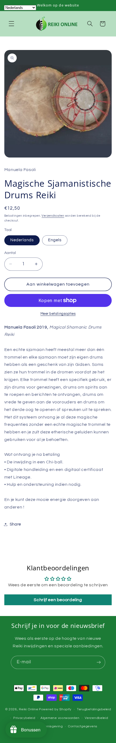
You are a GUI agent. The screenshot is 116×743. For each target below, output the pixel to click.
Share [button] (15, 524)
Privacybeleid (24, 718)
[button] (11, 24)
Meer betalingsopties (58, 314)
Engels (55, 240)
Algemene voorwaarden (60, 718)
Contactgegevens (82, 726)
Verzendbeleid (96, 718)
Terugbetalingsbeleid (94, 709)
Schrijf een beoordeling (58, 600)
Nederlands (22, 240)
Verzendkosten (53, 215)
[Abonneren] (99, 662)
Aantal (10, 253)
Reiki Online (28, 709)
